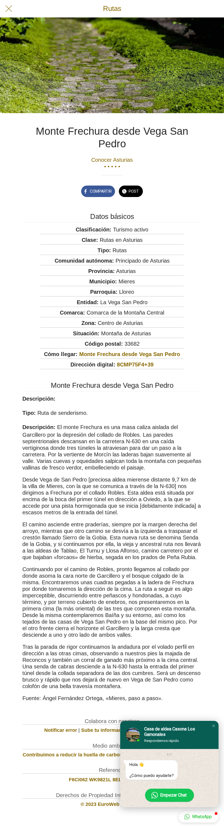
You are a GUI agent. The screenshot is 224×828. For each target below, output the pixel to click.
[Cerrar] (8, 8)
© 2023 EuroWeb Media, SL (112, 804)
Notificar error (60, 730)
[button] (213, 726)
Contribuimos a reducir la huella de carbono (74, 754)
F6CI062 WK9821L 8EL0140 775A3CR (112, 779)
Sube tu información (105, 730)
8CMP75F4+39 (135, 365)
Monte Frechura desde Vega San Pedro (129, 354)
